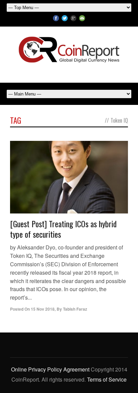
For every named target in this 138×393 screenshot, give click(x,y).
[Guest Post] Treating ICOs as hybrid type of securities (63, 229)
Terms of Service (107, 379)
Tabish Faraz (75, 309)
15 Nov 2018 (43, 309)
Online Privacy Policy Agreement (50, 369)
